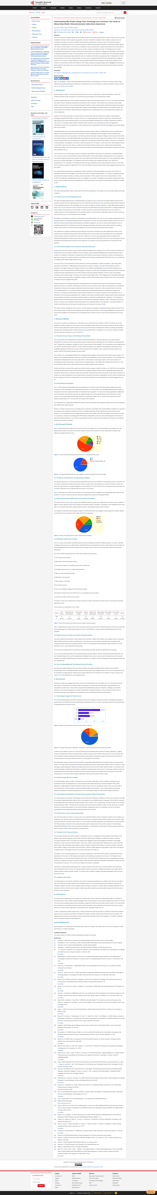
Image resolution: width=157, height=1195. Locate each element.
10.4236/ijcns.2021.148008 (64, 32)
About (79, 8)
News (71, 8)
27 (82, 332)
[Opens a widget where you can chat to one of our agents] (150, 1192)
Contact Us (34, 103)
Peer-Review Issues (77, 1183)
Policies (115, 1173)
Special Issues (76, 1187)
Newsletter (34, 97)
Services (88, 8)
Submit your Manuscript (83, 1193)
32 (115, 790)
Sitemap (57, 1183)
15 (96, 203)
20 (105, 257)
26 (117, 308)
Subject (57, 1178)
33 (117, 790)
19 (59, 223)
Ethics (73, 1176)
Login (123, 3)
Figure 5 (60, 675)
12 (105, 122)
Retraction (115, 1183)
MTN (93, 72)
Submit (98, 8)
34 (61, 826)
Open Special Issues (37, 84)
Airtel (105, 72)
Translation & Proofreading (96, 1180)
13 (91, 142)
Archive (34, 27)
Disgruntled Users (66, 72)
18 (85, 220)
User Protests (57, 72)
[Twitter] (32, 207)
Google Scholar (62, 1066)
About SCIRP (76, 1173)
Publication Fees (37, 34)
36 (66, 826)
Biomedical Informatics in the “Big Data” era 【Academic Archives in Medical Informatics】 (41, 159)
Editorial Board (36, 30)
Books (63, 8)
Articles (43, 8)
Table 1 (74, 607)
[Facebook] (37, 207)
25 (60, 288)
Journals (53, 8)
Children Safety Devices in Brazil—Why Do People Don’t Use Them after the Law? (40, 74)
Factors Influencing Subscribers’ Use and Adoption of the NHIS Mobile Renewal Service (40, 47)
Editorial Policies (76, 1178)
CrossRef (60, 954)
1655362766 (37, 222)
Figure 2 (56, 428)
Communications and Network (40, 118)
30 (76, 764)
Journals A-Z (58, 1176)
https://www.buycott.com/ (64, 1103)
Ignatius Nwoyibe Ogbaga (71, 27)
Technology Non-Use (77, 72)
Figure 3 (72, 502)
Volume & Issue (93, 1185)
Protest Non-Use (87, 72)
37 (79, 918)
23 (62, 263)
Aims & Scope (36, 21)
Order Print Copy (35, 100)
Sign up (72, 1193)
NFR (97, 72)
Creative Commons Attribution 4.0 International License (90, 1166)
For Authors (75, 1180)
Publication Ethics (117, 1178)
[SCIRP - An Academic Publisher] (41, 2)
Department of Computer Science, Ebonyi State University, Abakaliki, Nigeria (73, 30)
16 (98, 203)
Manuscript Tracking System (96, 1176)
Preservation (116, 1180)
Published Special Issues (38, 88)
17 (83, 220)
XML (81, 32)
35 (64, 826)
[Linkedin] (42, 207)
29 (91, 702)
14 (94, 203)
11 (103, 122)
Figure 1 (56, 387)
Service (91, 1173)
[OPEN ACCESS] (106, 2)
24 (98, 270)
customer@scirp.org (39, 216)
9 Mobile (101, 72)
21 (108, 257)
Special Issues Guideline (38, 91)
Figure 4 (63, 646)
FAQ (32, 106)
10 (101, 122)
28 (85, 545)
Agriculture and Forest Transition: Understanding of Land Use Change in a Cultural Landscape (40, 68)
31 (112, 790)
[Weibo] (47, 207)
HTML (77, 32)
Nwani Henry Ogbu (59, 27)
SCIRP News (97, 1193)
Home (35, 8)
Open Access (116, 1176)
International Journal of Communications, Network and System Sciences (72, 17)
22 (110, 257)
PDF (73, 32)
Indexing (34, 37)
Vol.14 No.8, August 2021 (99, 17)
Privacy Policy (116, 1185)
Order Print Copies (94, 1178)
